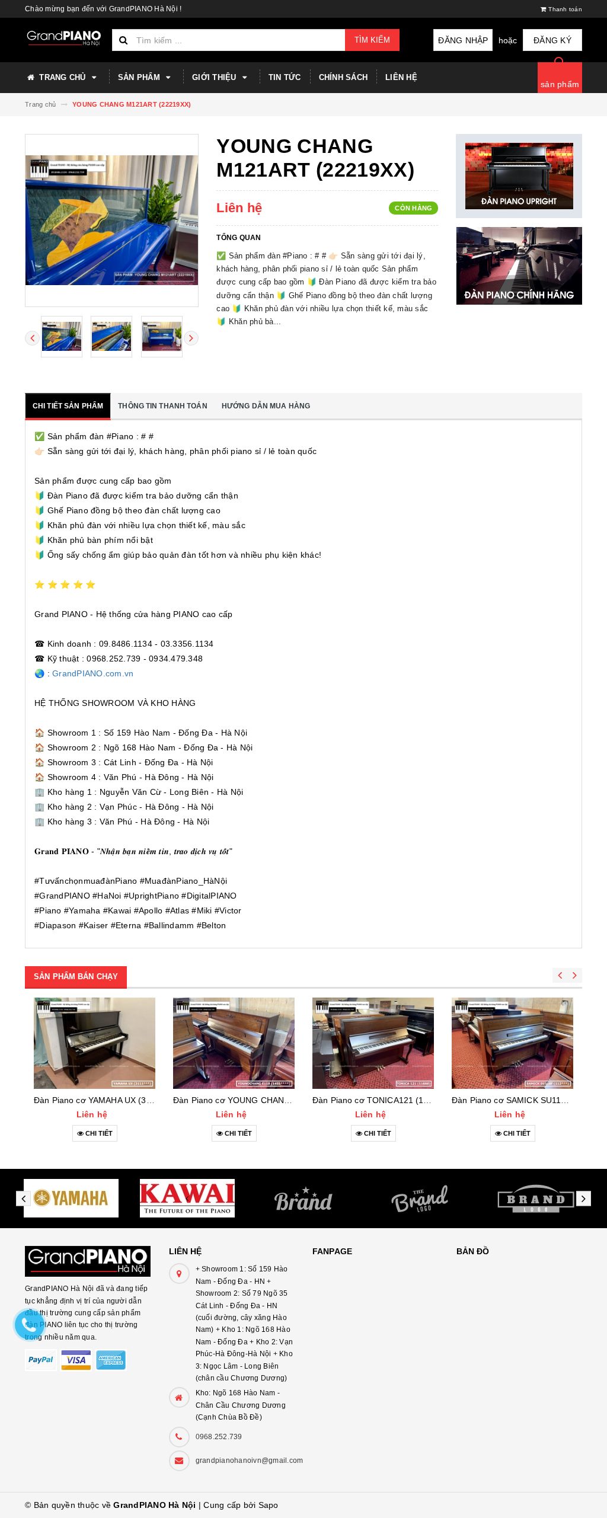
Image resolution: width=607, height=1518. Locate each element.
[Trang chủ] (64, 38)
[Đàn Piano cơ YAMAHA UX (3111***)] (94, 1043)
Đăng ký (552, 40)
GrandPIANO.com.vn (92, 673)
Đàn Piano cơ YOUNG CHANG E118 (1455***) (261, 1100)
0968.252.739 (219, 1437)
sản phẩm (560, 84)
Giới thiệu (215, 77)
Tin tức (285, 77)
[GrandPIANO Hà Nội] (88, 1255)
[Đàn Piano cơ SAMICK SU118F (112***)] (512, 1043)
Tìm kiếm (372, 40)
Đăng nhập (463, 40)
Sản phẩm (140, 77)
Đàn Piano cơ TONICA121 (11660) (378, 1100)
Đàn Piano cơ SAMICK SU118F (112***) (527, 1100)
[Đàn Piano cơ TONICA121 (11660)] (373, 1043)
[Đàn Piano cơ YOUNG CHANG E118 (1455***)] (234, 1043)
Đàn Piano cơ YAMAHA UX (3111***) (102, 1100)
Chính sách (343, 77)
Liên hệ (401, 77)
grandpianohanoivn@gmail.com (250, 1460)
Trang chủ (62, 77)
